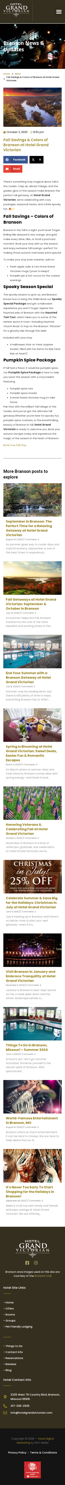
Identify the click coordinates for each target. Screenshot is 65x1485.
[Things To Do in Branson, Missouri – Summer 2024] (32, 1023)
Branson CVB (43, 1276)
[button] (59, 11)
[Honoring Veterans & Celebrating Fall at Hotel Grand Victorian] (32, 803)
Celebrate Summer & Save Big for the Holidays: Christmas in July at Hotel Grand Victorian (32, 902)
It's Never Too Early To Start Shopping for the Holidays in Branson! (30, 1192)
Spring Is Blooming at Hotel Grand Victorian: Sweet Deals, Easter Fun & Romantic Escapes (31, 753)
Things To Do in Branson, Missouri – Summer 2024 (27, 1047)
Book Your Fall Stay (14, 445)
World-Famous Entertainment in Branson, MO (32, 1120)
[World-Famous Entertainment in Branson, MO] (32, 1096)
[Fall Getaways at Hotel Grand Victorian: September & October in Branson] (32, 578)
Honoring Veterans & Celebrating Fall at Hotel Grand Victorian (27, 829)
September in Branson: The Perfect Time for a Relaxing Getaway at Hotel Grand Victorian (29, 528)
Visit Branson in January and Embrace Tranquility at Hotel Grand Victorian (31, 976)
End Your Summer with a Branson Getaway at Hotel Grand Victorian (28, 677)
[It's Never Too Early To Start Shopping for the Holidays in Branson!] (32, 1166)
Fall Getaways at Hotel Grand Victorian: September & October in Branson (31, 604)
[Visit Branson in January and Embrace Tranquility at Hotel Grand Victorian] (32, 950)
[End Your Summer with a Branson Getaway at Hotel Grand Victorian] (32, 651)
